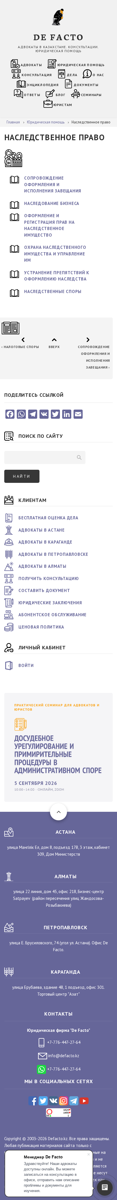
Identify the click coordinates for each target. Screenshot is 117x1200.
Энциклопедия (42, 85)
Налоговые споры (20, 347)
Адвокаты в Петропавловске (53, 554)
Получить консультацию (48, 578)
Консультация (37, 75)
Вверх (54, 347)
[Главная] (58, 17)
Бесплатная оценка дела (48, 517)
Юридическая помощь (81, 65)
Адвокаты (31, 65)
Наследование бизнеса (51, 203)
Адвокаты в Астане (41, 530)
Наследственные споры (53, 291)
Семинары (91, 95)
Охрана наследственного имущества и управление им (55, 254)
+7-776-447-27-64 (63, 1042)
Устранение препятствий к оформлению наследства (56, 276)
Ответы (32, 95)
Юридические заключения (50, 602)
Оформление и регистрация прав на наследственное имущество (49, 225)
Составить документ (44, 590)
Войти (26, 665)
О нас (98, 75)
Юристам (62, 105)
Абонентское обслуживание (52, 614)
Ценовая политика (41, 627)
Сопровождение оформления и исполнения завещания (52, 184)
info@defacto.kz (63, 1055)
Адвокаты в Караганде (45, 542)
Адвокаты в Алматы (42, 566)
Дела (72, 75)
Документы (86, 85)
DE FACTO (58, 36)
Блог (61, 95)
